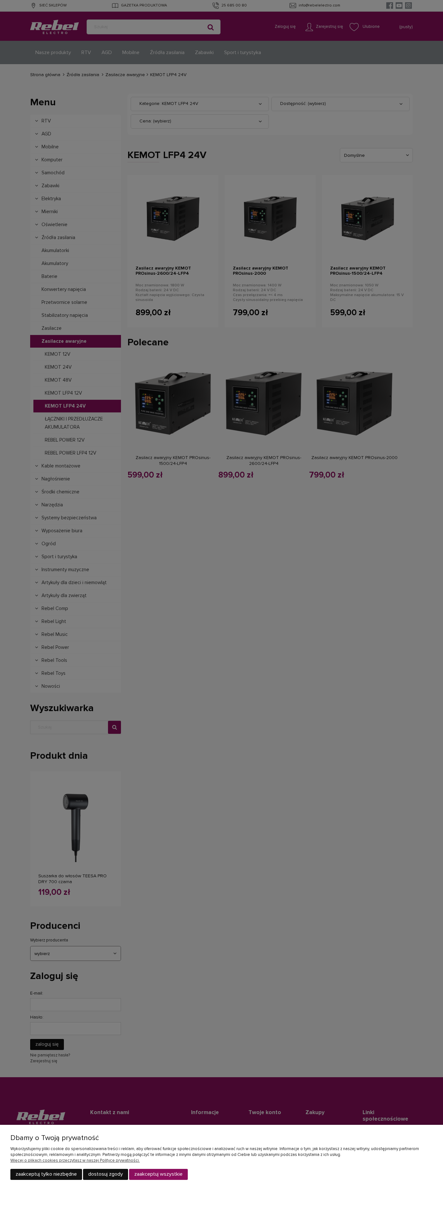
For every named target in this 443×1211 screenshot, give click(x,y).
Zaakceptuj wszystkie (158, 1174)
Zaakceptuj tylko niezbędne (46, 1174)
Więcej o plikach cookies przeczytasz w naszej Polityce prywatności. (75, 1161)
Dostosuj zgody (105, 1174)
